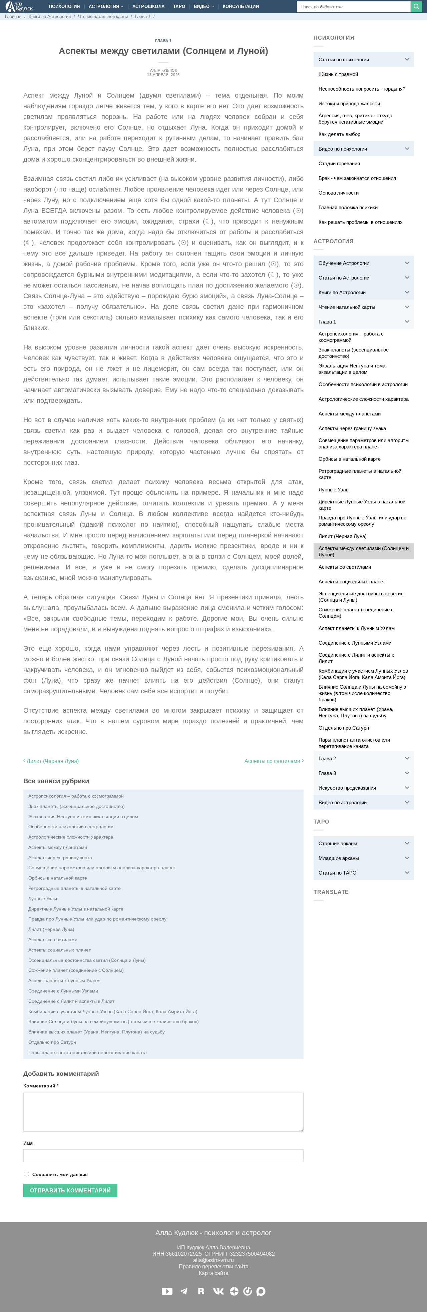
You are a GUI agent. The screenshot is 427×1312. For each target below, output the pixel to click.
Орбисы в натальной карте (57, 878)
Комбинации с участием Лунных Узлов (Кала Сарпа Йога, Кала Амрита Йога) (112, 1011)
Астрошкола (148, 6)
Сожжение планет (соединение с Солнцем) (76, 970)
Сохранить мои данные (60, 1174)
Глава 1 (142, 16)
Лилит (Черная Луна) (52, 761)
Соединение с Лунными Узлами (63, 990)
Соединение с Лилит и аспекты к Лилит (71, 1001)
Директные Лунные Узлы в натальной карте (75, 909)
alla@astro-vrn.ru (213, 1260)
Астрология (104, 6)
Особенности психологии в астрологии (70, 826)
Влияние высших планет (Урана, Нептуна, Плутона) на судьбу (96, 1031)
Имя (28, 1143)
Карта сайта (214, 1273)
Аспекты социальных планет (59, 950)
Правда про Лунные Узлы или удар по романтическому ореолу (97, 919)
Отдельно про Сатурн (52, 1042)
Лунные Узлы (42, 898)
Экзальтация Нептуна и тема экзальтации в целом (83, 816)
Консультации (241, 6)
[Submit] (416, 6)
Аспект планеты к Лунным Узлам (64, 980)
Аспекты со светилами (273, 761)
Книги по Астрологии (50, 16)
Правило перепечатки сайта (214, 1266)
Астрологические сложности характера (70, 837)
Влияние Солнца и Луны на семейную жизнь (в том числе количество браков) (113, 1021)
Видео (201, 6)
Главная (13, 16)
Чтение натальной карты (103, 16)
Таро (179, 6)
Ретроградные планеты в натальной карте (74, 888)
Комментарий (40, 1085)
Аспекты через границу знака (60, 857)
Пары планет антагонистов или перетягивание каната (87, 1052)
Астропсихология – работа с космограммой (76, 796)
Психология (64, 6)
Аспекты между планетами (57, 847)
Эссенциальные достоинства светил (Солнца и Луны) (87, 960)
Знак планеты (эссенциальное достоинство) (76, 806)
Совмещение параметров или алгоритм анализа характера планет (102, 867)
